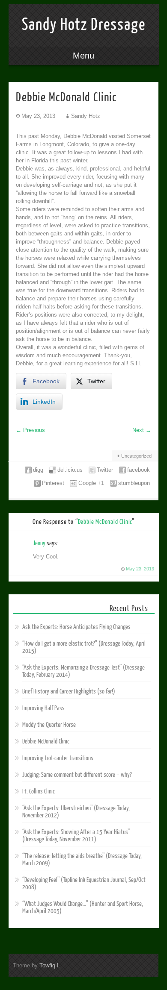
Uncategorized (136, 455)
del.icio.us (70, 470)
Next (141, 430)
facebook (138, 470)
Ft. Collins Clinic (38, 791)
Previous (30, 430)
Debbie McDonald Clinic (45, 741)
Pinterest (53, 483)
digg (38, 470)
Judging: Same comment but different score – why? (77, 774)
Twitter (105, 470)
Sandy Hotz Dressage (84, 25)
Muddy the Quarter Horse (49, 725)
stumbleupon (134, 483)
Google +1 (91, 483)
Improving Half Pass (43, 708)
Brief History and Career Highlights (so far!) (68, 691)
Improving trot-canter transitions (57, 758)
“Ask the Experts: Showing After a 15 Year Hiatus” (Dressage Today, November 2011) (76, 835)
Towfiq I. (49, 965)
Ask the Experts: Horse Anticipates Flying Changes (76, 627)
